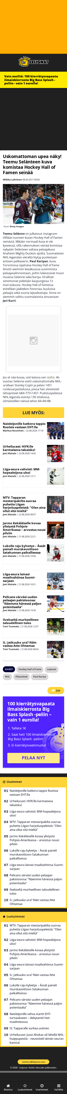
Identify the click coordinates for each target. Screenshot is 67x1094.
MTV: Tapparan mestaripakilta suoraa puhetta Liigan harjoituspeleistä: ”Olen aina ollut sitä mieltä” (24, 504)
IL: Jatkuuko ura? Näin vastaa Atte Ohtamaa (19, 644)
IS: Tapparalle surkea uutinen (29, 1028)
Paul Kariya (39, 676)
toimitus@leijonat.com (33, 1061)
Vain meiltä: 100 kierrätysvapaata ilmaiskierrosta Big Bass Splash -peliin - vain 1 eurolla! (31, 79)
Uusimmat (14, 782)
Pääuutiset (22, 676)
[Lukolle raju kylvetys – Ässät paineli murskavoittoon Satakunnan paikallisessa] (55, 553)
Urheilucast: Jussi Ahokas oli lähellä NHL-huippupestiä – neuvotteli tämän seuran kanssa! (37, 1039)
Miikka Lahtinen (12, 179)
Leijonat (51, 669)
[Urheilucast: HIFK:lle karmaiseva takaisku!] (55, 453)
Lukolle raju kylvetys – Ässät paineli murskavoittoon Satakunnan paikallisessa (24, 549)
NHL (7, 676)
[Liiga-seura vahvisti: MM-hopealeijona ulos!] (55, 476)
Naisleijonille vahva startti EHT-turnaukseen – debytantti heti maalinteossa (30, 1018)
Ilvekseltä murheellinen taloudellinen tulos (21, 621)
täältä (50, 377)
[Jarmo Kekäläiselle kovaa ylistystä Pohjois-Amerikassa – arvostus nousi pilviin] (55, 530)
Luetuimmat (16, 916)
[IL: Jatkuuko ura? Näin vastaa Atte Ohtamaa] (55, 649)
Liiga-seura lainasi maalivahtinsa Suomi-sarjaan (19, 577)
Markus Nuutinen (13, 430)
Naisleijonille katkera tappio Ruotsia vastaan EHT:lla (24, 425)
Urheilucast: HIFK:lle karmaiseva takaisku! (19, 448)
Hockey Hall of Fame (30, 669)
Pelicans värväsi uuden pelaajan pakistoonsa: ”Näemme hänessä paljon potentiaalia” (22, 602)
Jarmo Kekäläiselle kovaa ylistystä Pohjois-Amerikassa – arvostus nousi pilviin (24, 528)
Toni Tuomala (11, 626)
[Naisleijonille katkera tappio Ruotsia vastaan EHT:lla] (55, 430)
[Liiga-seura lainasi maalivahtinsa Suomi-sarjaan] (55, 581)
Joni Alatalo (9, 453)
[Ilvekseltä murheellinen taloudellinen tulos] (55, 626)
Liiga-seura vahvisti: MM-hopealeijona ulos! (21, 471)
